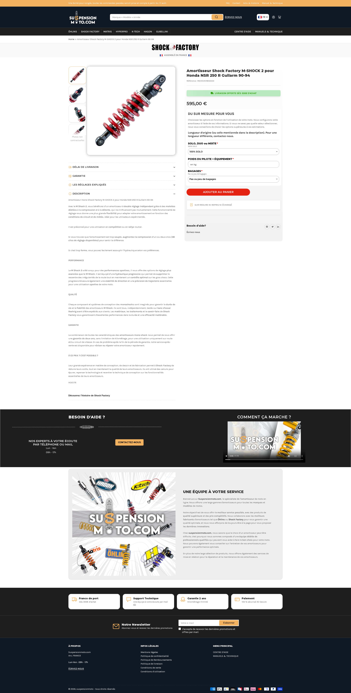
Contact (236, 3)
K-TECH (136, 31)
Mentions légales (149, 652)
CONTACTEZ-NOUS (129, 442)
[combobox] (166, 17)
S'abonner (228, 622)
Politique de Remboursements (156, 660)
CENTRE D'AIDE (242, 31)
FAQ (228, 3)
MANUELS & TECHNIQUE (269, 31)
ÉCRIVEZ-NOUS (233, 17)
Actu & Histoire (251, 3)
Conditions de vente (151, 667)
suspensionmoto (85, 689)
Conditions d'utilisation (153, 671)
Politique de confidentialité (155, 656)
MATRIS (107, 31)
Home (71, 39)
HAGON (148, 31)
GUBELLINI (162, 31)
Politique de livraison (151, 663)
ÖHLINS (72, 31)
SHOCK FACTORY (90, 31)
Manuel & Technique (272, 3)
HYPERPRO (122, 31)
